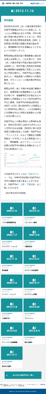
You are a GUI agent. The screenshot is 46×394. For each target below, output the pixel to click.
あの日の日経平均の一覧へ (23, 375)
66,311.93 (34, 3)
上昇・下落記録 (27, 184)
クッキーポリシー (32, 384)
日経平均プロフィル (9, 385)
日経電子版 (21, 385)
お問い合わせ (4, 384)
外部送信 (42, 384)
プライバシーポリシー (17, 384)
